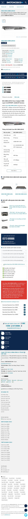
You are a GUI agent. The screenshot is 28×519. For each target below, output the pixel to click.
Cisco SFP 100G (10, 496)
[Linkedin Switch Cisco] (3, 381)
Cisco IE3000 (4, 484)
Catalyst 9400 (18, 482)
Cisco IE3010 (10, 488)
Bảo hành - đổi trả (4, 400)
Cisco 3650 (3, 490)
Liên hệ (2, 411)
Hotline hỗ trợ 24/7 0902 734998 (14, 77)
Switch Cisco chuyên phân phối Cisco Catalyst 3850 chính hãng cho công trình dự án (17, 207)
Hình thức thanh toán (5, 398)
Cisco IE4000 (15, 490)
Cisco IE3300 (4, 480)
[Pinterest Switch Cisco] (9, 381)
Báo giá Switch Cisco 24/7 (12, 323)
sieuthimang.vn (5, 471)
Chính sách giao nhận (5, 402)
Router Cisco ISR (4, 478)
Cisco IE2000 (16, 484)
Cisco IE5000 (22, 492)
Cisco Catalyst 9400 (5, 446)
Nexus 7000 (23, 488)
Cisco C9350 (4, 496)
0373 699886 (10, 373)
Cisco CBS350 (16, 488)
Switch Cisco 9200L (5, 428)
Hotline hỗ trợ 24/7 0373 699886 (14, 74)
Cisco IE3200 (18, 478)
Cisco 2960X (4, 486)
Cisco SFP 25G (4, 492)
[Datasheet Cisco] (10, 301)
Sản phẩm (11, 6)
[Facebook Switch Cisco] (4, 380)
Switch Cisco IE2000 (5, 452)
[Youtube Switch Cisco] (14, 380)
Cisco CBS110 (22, 484)
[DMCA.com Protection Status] (4, 376)
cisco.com (4, 468)
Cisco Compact (17, 496)
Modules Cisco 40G (5, 437)
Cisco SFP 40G (17, 494)
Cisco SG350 (12, 482)
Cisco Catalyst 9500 (5, 448)
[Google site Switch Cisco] (13, 381)
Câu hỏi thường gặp (5, 404)
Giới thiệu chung (4, 394)
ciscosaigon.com (5, 469)
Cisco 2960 (16, 480)
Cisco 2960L (23, 486)
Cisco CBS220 (17, 486)
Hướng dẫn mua (6, 69)
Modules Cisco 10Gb (5, 433)
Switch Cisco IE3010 (5, 456)
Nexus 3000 (22, 480)
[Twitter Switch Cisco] (9, 380)
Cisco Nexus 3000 (5, 450)
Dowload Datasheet (5, 409)
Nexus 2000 (10, 484)
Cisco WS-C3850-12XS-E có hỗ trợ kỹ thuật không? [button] (12, 260)
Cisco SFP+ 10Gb (5, 482)
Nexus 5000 (4, 488)
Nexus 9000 (9, 490)
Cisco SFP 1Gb (11, 478)
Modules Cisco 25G (5, 435)
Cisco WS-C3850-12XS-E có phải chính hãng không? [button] (13, 253)
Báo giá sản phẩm (5, 408)
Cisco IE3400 (10, 480)
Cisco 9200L (16, 492)
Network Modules (4, 439)
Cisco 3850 (10, 492)
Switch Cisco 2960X (5, 424)
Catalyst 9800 (10, 494)
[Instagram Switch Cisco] (20, 380)
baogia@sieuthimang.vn (14, 328)
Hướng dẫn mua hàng (5, 406)
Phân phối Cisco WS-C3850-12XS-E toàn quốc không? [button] (13, 257)
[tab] (7, 97)
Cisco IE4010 (22, 490)
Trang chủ (3, 6)
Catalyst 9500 (4, 494)
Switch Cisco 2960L (5, 426)
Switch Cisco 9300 (5, 444)
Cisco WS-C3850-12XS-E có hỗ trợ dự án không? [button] (12, 250)
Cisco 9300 (23, 494)
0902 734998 (10, 369)
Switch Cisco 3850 (5, 430)
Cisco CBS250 (10, 486)
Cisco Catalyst (20, 6)
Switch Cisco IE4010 (5, 460)
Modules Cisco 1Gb (5, 432)
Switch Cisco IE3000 (5, 454)
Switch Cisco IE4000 (5, 458)
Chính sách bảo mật (5, 396)
